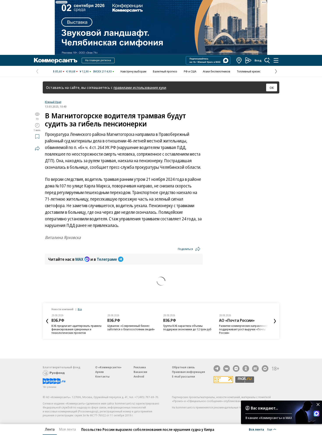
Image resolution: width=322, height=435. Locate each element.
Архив (99, 372)
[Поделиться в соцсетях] (37, 148)
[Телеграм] (217, 368)
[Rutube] (255, 368)
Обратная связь (183, 367)
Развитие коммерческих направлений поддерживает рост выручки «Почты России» (243, 329)
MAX (79, 259)
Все (80, 309)
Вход (258, 60)
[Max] (265, 368)
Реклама (140, 367)
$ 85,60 (57, 71)
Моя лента (67, 429)
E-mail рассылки (183, 376)
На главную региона (98, 60)
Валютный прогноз (165, 71)
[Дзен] (236, 368)
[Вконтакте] (226, 368)
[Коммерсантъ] (55, 60)
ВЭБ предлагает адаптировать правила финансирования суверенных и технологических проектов (76, 329)
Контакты (102, 376)
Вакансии (140, 372)
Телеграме (107, 259)
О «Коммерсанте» (108, 367)
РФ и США (190, 71)
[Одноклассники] (245, 368)
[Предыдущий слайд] (47, 321)
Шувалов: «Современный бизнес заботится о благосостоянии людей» (131, 327)
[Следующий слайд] (275, 321)
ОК (272, 87)
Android (139, 376)
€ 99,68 (70, 71)
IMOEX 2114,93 (102, 71)
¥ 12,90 (84, 71)
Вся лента (256, 429)
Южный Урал (53, 102)
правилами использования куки (139, 87)
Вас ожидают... (264, 408)
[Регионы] (239, 60)
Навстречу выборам (133, 71)
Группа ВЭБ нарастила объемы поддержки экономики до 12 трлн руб (187, 327)
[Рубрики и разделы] (276, 60)
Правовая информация (188, 372)
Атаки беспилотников (216, 71)
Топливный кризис (248, 71)
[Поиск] (267, 60)
